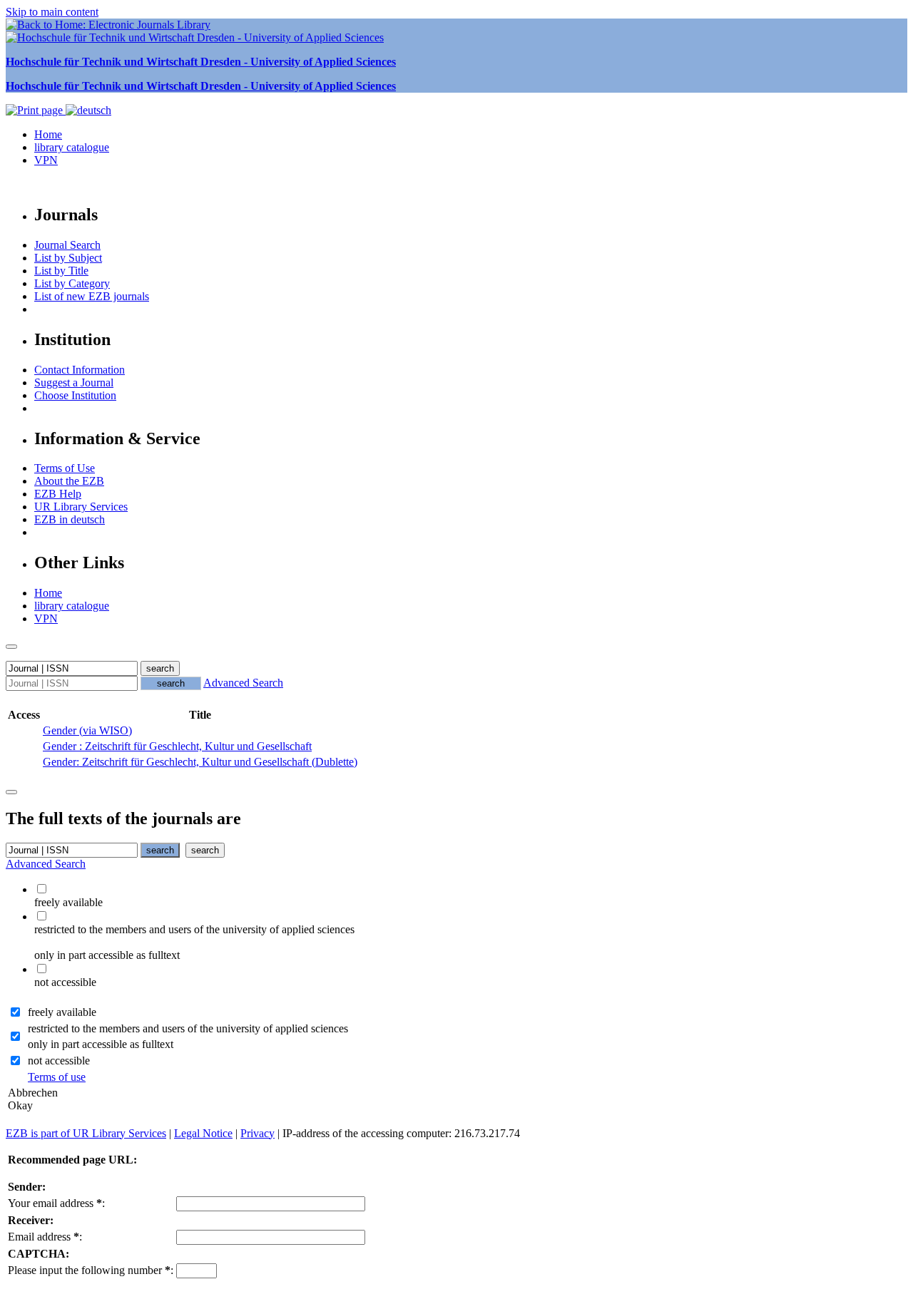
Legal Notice (203, 1133)
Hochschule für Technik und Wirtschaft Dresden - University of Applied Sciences (201, 62)
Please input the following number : (90, 1270)
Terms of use (57, 1077)
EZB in (69, 519)
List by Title (61, 271)
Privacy (257, 1133)
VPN (46, 160)
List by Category (72, 283)
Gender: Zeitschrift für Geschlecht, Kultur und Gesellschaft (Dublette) (200, 762)
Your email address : (56, 1203)
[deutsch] (88, 110)
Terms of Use (64, 468)
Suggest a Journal (73, 382)
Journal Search (67, 245)
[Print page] (36, 110)
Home (48, 134)
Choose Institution (75, 395)
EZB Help (57, 494)
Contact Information (79, 370)
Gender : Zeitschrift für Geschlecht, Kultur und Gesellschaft (177, 746)
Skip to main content (52, 12)
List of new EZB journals (91, 296)
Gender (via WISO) (87, 730)
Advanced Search (243, 683)
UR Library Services (81, 506)
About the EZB (69, 481)
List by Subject (68, 258)
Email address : (45, 1237)
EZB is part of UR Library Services (86, 1133)
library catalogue (71, 147)
